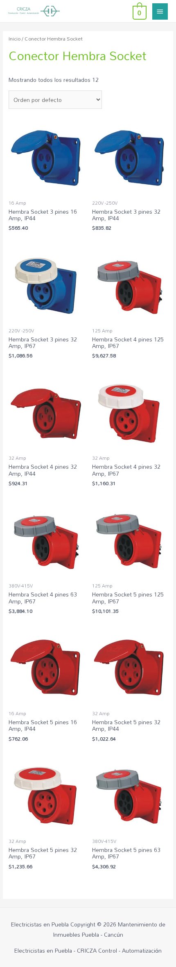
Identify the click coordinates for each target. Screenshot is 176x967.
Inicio (14, 39)
